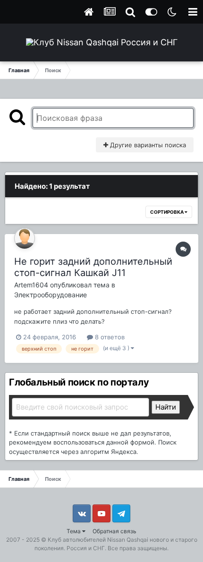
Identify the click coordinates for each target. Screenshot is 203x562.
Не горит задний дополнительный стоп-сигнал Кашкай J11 (93, 267)
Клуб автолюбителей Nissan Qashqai (98, 539)
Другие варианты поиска (147, 145)
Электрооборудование (50, 295)
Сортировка (167, 212)
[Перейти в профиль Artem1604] (24, 238)
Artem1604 (31, 285)
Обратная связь (114, 531)
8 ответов (109, 337)
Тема (74, 531)
